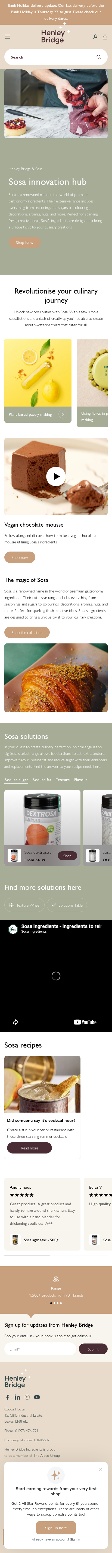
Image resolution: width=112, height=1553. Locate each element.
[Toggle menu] (7, 37)
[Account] (95, 36)
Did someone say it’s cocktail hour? (41, 1120)
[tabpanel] (56, 828)
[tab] (16, 780)
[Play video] (56, 476)
